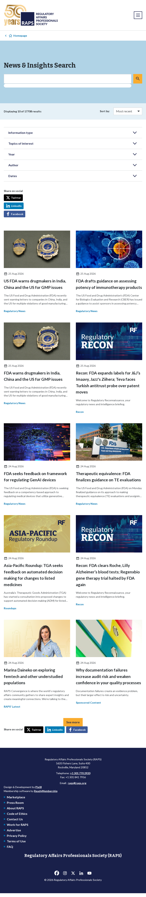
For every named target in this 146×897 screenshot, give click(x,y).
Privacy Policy (17, 835)
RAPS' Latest (12, 706)
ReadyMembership (45, 791)
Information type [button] (20, 132)
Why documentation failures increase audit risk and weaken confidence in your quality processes (108, 676)
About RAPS (15, 808)
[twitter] (73, 873)
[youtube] (89, 873)
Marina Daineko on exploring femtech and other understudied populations (33, 676)
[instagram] (65, 873)
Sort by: (105, 111)
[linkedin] (81, 873)
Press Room (15, 802)
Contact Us (15, 819)
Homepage (20, 35)
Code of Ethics (17, 813)
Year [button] (11, 154)
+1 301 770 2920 (80, 773)
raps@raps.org (77, 783)
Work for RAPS (17, 824)
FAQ (10, 846)
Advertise (14, 830)
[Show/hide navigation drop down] (138, 15)
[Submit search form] (137, 79)
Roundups (10, 608)
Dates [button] (12, 176)
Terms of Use (16, 841)
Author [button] (13, 165)
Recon (80, 411)
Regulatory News (14, 311)
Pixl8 (38, 787)
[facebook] (57, 873)
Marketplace (16, 797)
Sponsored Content (88, 702)
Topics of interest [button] (20, 143)
